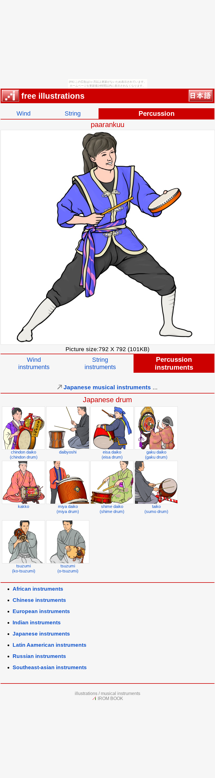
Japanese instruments (41, 634)
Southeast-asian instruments (50, 667)
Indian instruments (37, 622)
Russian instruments (39, 656)
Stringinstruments (100, 363)
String (73, 113)
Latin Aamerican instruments (50, 645)
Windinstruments (34, 363)
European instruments (41, 611)
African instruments (38, 589)
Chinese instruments (39, 600)
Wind (24, 113)
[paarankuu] (108, 342)
